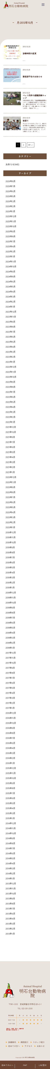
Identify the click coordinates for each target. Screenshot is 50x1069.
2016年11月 (11, 718)
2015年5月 (10, 803)
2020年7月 (10, 497)
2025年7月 (10, 241)
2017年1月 (10, 708)
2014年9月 (10, 838)
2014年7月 (10, 848)
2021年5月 (10, 452)
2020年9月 (10, 487)
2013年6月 (10, 913)
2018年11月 (11, 597)
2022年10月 (11, 377)
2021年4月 (10, 457)
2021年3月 (10, 462)
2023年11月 (11, 316)
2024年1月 (10, 306)
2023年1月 (10, 362)
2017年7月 (10, 678)
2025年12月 (11, 216)
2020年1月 (10, 527)
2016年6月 (10, 743)
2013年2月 (10, 928)
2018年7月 (10, 617)
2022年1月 (10, 422)
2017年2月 (10, 703)
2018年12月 (11, 592)
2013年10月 (11, 893)
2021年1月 (10, 472)
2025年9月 (10, 231)
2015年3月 (10, 813)
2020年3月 (11, 517)
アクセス (28, 1046)
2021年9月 (10, 437)
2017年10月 (11, 663)
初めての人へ (7, 1065)
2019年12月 (11, 532)
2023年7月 (10, 332)
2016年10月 (11, 723)
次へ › (30, 145)
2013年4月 (10, 918)
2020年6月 (11, 502)
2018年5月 (10, 627)
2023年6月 (11, 337)
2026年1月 (10, 211)
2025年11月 (11, 221)
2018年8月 (10, 612)
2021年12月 (11, 427)
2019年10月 (11, 542)
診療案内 (12, 1042)
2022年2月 (11, 417)
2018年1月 (10, 648)
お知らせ (10, 164)
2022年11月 (11, 372)
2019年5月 (10, 567)
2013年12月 (11, 883)
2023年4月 (11, 347)
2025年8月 (11, 236)
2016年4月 (10, 748)
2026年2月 (11, 206)
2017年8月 (10, 673)
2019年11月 (11, 537)
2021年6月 (10, 447)
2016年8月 (10, 733)
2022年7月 (10, 392)
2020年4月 (11, 512)
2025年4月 (11, 246)
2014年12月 (11, 823)
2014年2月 (10, 873)
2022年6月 (11, 397)
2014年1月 (10, 878)
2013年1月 (10, 933)
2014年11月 (11, 828)
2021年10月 (11, 432)
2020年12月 (11, 477)
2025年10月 (11, 226)
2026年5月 (11, 196)
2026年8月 (11, 181)
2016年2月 (10, 758)
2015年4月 (10, 808)
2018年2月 (10, 643)
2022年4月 (11, 407)
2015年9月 (10, 783)
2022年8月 (11, 387)
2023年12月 (11, 311)
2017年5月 (10, 688)
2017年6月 (10, 683)
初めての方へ (14, 1046)
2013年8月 (10, 903)
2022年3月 (11, 412)
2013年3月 (10, 923)
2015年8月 (10, 788)
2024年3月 (11, 296)
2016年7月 (10, 738)
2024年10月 (11, 266)
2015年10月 (11, 778)
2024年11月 (11, 261)
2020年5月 (11, 507)
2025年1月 (10, 256)
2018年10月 (11, 602)
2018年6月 (10, 622)
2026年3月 (11, 201)
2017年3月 (10, 698)
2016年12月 (11, 713)
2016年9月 (10, 728)
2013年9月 (10, 898)
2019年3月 (10, 577)
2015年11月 (11, 773)
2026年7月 (10, 186)
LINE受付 (43, 1065)
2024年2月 (11, 301)
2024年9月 (10, 271)
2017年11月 (11, 658)
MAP (25, 1065)
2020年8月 (11, 492)
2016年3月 (10, 753)
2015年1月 (10, 818)
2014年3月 (10, 868)
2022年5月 (11, 402)
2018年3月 (10, 637)
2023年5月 (11, 342)
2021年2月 (10, 467)
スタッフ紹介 (39, 1042)
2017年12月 (11, 653)
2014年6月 (10, 853)
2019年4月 (10, 572)
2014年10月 (11, 833)
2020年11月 (11, 482)
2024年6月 (11, 281)
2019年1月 (10, 587)
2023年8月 (11, 326)
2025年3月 (11, 251)
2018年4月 (10, 632)
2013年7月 (10, 908)
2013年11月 (11, 888)
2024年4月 (11, 291)
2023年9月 (10, 321)
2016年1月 (10, 763)
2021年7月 (10, 442)
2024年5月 (11, 286)
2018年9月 (10, 607)
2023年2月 (11, 357)
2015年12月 (11, 768)
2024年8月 (11, 276)
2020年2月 (11, 522)
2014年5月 (10, 858)
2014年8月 (10, 843)
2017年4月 (10, 693)
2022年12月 (11, 367)
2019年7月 (10, 557)
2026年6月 (11, 191)
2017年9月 (10, 668)
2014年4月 (10, 863)
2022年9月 (10, 382)
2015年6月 (10, 798)
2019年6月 (10, 562)
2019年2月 (10, 582)
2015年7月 (10, 793)
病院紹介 (24, 1042)
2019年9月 (10, 547)
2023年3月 (11, 352)
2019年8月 (10, 552)
